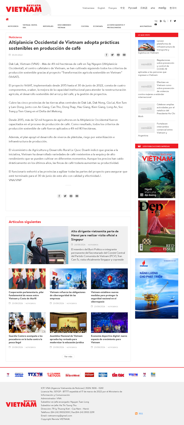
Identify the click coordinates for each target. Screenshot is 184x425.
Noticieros (13, 26)
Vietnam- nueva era (30, 26)
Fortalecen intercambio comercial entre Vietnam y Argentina (155, 129)
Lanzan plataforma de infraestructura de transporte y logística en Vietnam (156, 46)
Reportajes (48, 26)
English (101, 7)
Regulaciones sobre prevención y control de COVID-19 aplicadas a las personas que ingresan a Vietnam (156, 67)
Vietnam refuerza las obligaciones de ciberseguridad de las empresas (67, 295)
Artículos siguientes (25, 221)
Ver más (68, 356)
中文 (122, 7)
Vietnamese (88, 7)
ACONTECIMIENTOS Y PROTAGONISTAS (116, 26)
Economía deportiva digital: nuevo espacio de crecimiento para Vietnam (109, 339)
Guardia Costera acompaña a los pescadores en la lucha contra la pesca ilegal (26, 339)
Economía (98, 26)
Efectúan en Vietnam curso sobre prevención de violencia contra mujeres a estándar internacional (156, 90)
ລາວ (153, 7)
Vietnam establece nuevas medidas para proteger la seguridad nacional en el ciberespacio (104, 297)
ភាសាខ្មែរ (162, 7)
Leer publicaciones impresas (156, 146)
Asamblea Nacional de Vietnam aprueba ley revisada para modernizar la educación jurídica (67, 339)
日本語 (143, 7)
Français (113, 7)
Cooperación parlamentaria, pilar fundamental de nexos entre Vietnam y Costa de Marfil (26, 295)
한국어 (173, 7)
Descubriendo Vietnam (64, 26)
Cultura (85, 26)
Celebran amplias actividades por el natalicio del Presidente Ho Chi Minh (156, 110)
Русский (132, 7)
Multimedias (146, 26)
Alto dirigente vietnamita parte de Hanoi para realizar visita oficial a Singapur (94, 235)
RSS (141, 413)
